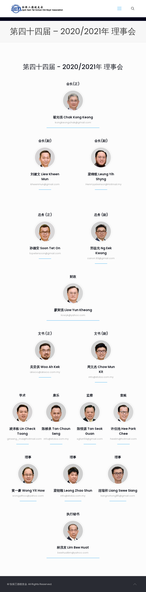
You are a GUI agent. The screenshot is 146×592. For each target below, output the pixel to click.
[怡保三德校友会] (38, 8)
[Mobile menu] (119, 8)
